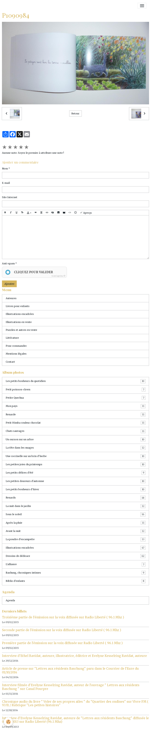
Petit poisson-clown (75, 389)
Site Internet (9, 197)
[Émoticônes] (75, 212)
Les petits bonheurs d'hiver (75, 489)
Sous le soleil (75, 514)
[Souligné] (16, 212)
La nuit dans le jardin (75, 506)
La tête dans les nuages (75, 447)
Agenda (10, 600)
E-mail (6, 182)
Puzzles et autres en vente (21, 329)
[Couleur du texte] (29, 212)
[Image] (58, 212)
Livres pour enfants (17, 306)
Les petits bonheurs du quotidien (75, 381)
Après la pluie (75, 522)
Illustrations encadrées (20, 314)
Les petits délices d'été (75, 472)
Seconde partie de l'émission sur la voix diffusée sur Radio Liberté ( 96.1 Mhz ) (61, 630)
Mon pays (75, 406)
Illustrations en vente (19, 322)
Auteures (11, 298)
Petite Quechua (75, 397)
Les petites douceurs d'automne (75, 481)
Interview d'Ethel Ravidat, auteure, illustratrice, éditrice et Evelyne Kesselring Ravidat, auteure (74, 656)
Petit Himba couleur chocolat (75, 422)
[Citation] (36, 212)
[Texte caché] (53, 212)
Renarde (75, 414)
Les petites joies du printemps (75, 464)
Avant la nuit (75, 531)
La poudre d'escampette (75, 539)
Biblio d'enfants (75, 580)
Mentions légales (16, 353)
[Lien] (47, 212)
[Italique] (11, 212)
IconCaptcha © (58, 276)
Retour (75, 113)
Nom (5, 168)
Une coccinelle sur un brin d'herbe (75, 456)
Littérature (12, 337)
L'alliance (75, 564)
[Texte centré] (41, 212)
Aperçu (87, 212)
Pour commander (16, 345)
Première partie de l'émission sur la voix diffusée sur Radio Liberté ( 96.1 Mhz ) (62, 643)
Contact (10, 361)
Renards (75, 497)
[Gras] (5, 212)
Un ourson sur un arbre (75, 439)
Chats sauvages (75, 430)
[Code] (70, 212)
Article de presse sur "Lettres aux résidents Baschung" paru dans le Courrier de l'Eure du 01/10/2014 (70, 670)
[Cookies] (8, 721)
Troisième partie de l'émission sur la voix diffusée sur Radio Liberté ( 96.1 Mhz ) (63, 617)
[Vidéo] (64, 212)
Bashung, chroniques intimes (75, 572)
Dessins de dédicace (75, 555)
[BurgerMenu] (142, 6)
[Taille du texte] (22, 212)
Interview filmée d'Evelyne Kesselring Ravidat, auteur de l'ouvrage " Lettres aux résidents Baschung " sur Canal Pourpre (70, 686)
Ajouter (9, 284)
